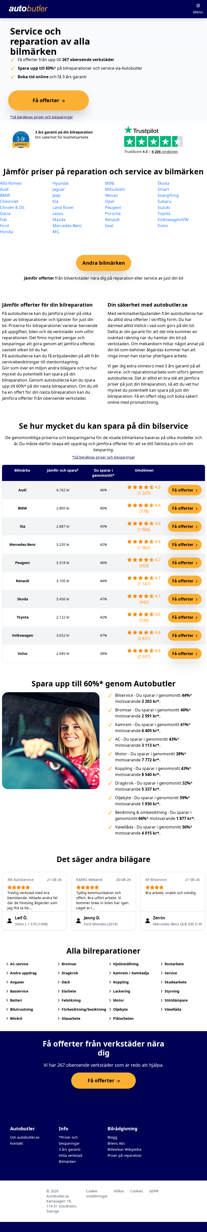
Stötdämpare (176, 1000)
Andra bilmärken (103, 262)
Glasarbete (71, 1018)
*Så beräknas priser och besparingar (41, 117)
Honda (6, 231)
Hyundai (60, 183)
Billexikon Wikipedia (124, 1149)
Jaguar (59, 189)
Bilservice (124, 695)
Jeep (57, 195)
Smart (163, 189)
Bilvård (16, 1018)
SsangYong (168, 195)
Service (171, 973)
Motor (121, 754)
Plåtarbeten (123, 1018)
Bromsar (123, 710)
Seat (109, 225)
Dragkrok (124, 783)
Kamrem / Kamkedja (131, 973)
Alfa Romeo (11, 183)
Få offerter (183, 490)
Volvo (163, 225)
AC (117, 739)
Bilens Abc (116, 1143)
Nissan (111, 195)
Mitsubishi (115, 189)
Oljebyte (123, 797)
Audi (4, 189)
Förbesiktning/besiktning (80, 1009)
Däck (66, 982)
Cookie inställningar (97, 1193)
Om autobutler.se (24, 1137)
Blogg (112, 1137)
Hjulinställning (126, 963)
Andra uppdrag (23, 973)
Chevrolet (9, 201)
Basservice (19, 991)
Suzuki (164, 207)
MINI (109, 183)
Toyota (164, 213)
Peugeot (113, 207)
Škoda (163, 183)
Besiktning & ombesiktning (141, 812)
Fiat (3, 219)
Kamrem (123, 724)
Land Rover (63, 207)
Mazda (59, 219)
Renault (112, 219)
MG (56, 231)
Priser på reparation (125, 1155)
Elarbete (69, 991)
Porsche (113, 213)
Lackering (121, 991)
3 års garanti (70, 1149)
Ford (4, 225)
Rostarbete (174, 963)
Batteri (16, 1000)
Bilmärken (67, 1161)
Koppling (123, 768)
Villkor (119, 1191)
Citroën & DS (12, 207)
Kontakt (16, 1143)
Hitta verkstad (70, 1155)
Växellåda (124, 827)
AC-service (19, 963)
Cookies (136, 1191)
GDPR (154, 1191)
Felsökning (71, 1000)
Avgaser (17, 982)
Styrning (172, 991)
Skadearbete (176, 982)
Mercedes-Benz (67, 225)
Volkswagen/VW (173, 219)
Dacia (5, 213)
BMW (5, 195)
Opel (109, 201)
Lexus (58, 213)
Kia (55, 201)
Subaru (164, 201)
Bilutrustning (21, 1009)
